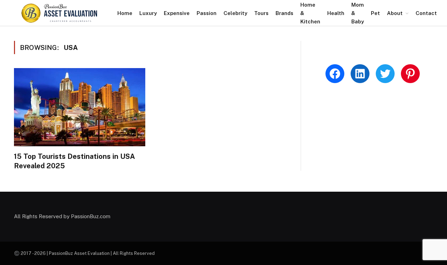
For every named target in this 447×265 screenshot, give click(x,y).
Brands (284, 13)
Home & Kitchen (310, 13)
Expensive (177, 13)
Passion (207, 13)
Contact (426, 13)
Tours (261, 13)
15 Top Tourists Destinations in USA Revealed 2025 (74, 161)
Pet (375, 13)
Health (335, 13)
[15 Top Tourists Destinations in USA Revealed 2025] (79, 107)
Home (124, 13)
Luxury (148, 13)
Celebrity (235, 13)
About (395, 13)
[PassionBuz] (59, 13)
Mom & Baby (357, 13)
